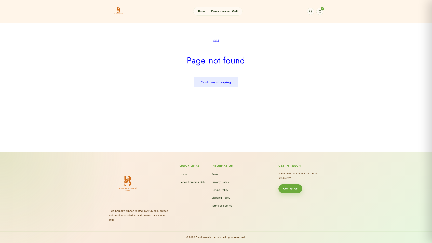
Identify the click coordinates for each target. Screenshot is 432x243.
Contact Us (290, 188)
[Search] (310, 11)
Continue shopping (216, 82)
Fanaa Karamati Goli (224, 11)
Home (202, 11)
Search (215, 174)
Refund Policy (219, 189)
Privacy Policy (220, 182)
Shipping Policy (220, 197)
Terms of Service (221, 205)
